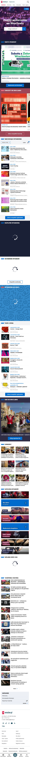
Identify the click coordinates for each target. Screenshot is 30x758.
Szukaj (24, 29)
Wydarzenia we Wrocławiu (15, 85)
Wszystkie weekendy (16, 282)
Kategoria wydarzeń (11, 489)
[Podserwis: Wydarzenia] (11, 2)
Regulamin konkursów (13, 751)
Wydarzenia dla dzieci (12, 287)
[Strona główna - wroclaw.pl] (4, 2)
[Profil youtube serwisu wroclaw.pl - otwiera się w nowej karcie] (11, 723)
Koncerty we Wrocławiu (13, 90)
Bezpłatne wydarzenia (12, 223)
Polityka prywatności (23, 751)
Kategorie (5, 693)
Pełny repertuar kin (15, 438)
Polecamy (4, 695)
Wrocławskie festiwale (8, 698)
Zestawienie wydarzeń (12, 259)
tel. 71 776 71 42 (5, 718)
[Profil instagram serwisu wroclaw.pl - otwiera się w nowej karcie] (3, 723)
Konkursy (8, 444)
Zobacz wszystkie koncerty (15, 133)
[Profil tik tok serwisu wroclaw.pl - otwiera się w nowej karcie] (6, 723)
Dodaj (26, 9)
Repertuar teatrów (14, 700)
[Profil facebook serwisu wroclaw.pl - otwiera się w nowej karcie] (9, 723)
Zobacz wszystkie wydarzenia (15, 217)
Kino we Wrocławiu (11, 399)
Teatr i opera (9, 323)
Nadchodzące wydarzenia (13, 139)
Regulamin (5, 751)
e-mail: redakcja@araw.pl (8, 719)
